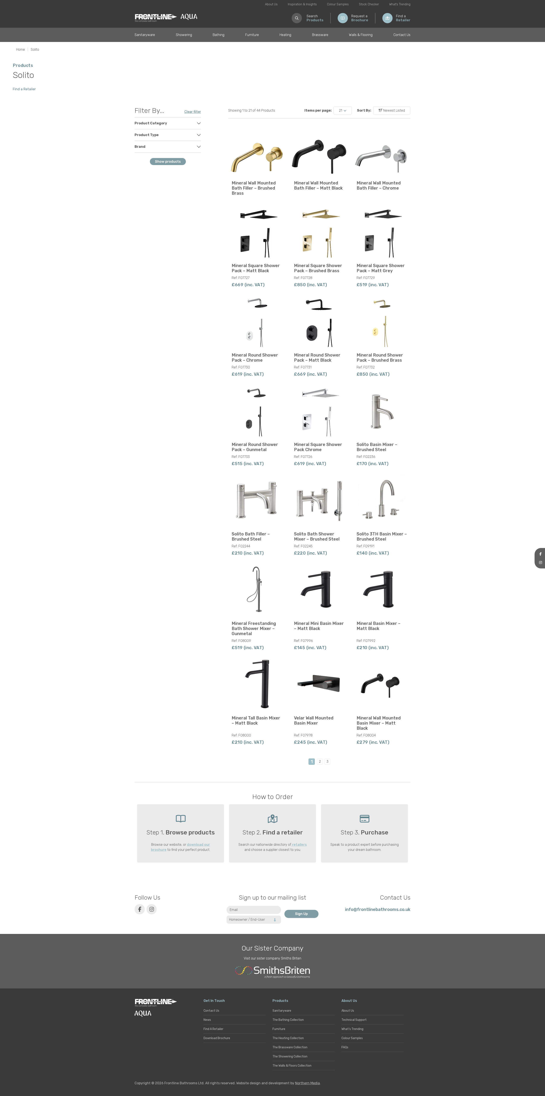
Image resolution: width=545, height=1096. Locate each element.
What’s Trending (399, 4)
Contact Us (401, 35)
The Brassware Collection (289, 1047)
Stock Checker (369, 4)
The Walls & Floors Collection (291, 1065)
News (207, 1020)
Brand (140, 147)
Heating (285, 35)
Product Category (151, 123)
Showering (184, 35)
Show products (168, 162)
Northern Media (307, 1083)
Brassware (320, 35)
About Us (271, 4)
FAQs (344, 1047)
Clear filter (192, 112)
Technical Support (354, 1020)
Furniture (252, 35)
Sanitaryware (145, 35)
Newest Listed (393, 110)
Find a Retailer (24, 89)
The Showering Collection (289, 1056)
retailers (299, 845)
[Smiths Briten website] (272, 972)
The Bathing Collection (288, 1020)
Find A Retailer (213, 1029)
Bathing (218, 35)
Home (20, 49)
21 (341, 110)
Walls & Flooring (361, 35)
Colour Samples (338, 4)
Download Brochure (217, 1038)
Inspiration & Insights (302, 4)
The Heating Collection (288, 1038)
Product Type (147, 135)
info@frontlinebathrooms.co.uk (377, 909)
